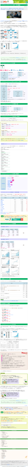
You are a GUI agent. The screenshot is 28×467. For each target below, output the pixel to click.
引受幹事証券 (3, 183)
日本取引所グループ (18, 57)
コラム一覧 (3, 454)
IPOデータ (3, 445)
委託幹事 (1, 212)
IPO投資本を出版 (11, 408)
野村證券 (2, 202)
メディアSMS (19, 21)
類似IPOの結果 (19, 9)
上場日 (1, 8)
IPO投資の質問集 (4, 434)
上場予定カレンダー (4, 441)
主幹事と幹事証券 (3, 9)
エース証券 (2, 207)
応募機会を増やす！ (4, 451)
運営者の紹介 (3, 453)
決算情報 (12, 9)
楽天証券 (9, 183)
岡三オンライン (6, 212)
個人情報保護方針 (22, 466)
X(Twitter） (7, 409)
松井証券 (9, 181)
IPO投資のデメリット (5, 433)
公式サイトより (14, 18)
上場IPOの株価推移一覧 (5, 446)
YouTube (12, 409)
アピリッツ (7, 309)
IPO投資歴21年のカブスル (9, 407)
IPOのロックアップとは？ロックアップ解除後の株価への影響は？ (10, 300)
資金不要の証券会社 (4, 437)
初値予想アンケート (21, 8)
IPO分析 (23, 9)
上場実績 (3, 444)
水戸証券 (9, 185)
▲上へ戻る (26, 405)
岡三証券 (2, 205)
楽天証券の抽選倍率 (3, 213)
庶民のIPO (14, 466)
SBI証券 (9, 182)
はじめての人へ (24, 402)
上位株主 (15, 9)
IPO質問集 (8, 420)
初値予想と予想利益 (15, 8)
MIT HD (6, 317)
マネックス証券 (18, 138)
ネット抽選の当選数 (8, 9)
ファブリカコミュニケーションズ (4, 20)
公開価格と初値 (11, 8)
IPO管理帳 (3, 442)
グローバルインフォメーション (9, 314)
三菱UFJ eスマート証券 (20, 216)
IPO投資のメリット (4, 432)
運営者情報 (18, 466)
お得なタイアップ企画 (5, 436)
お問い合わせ (15, 420)
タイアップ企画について (21, 217)
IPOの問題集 (3, 455)
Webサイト (10, 75)
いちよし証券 (9, 186)
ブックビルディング (5, 8)
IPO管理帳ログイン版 (4, 443)
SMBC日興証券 (10, 180)
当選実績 (22, 140)
